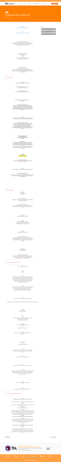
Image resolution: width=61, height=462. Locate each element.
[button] (48, 29)
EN (43, 3)
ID (45, 3)
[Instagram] (49, 449)
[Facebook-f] (47, 449)
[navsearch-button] (41, 3)
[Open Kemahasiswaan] (39, 3)
